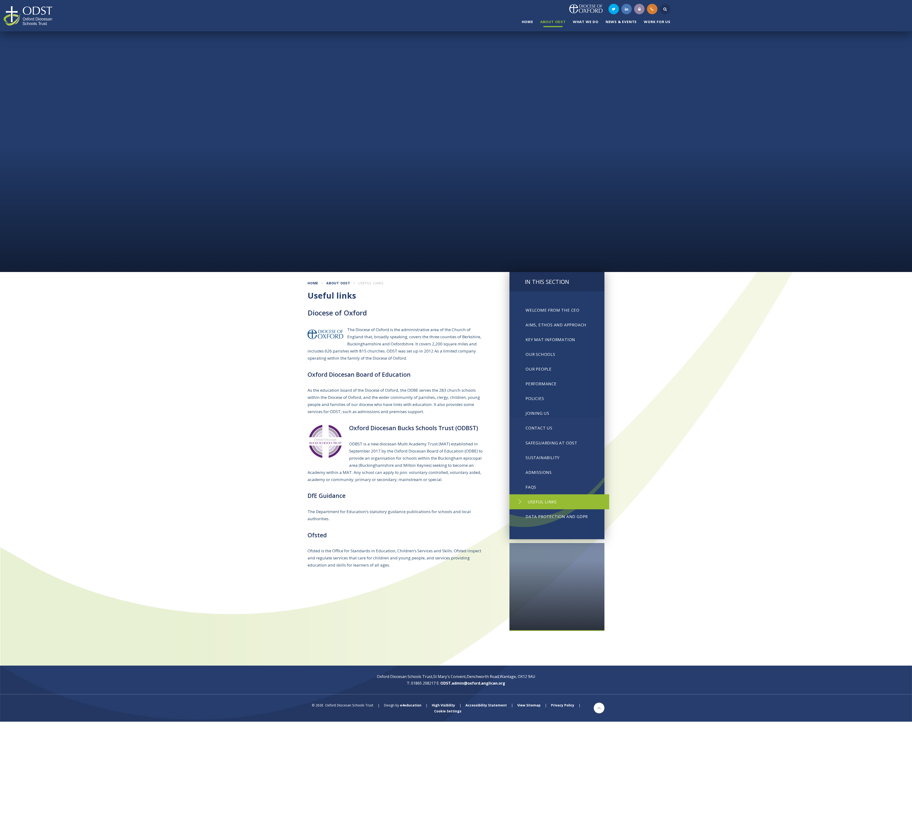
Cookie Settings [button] (447, 711)
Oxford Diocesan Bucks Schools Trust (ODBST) (413, 428)
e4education (410, 705)
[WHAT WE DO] (556, 587)
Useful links (371, 283)
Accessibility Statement (486, 705)
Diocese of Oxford (337, 313)
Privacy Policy (562, 705)
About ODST (338, 283)
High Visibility (443, 705)
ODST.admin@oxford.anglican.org (472, 683)
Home (313, 283)
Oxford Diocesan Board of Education (359, 374)
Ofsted (317, 535)
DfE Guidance (327, 495)
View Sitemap (529, 705)
